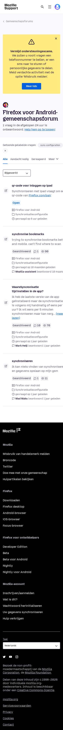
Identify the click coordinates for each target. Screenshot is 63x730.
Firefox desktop (13, 506)
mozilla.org (10, 699)
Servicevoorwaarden (17, 705)
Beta (6, 553)
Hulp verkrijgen (13, 618)
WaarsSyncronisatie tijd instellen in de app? (27, 289)
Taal (5, 639)
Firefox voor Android (27, 210)
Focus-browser (13, 525)
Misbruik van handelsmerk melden (26, 454)
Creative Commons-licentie (35, 690)
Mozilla (11, 431)
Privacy (8, 712)
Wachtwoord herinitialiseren (22, 605)
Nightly (8, 565)
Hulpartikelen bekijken (18, 479)
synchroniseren (22, 361)
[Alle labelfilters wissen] (5, 150)
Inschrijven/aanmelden (18, 593)
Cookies (8, 718)
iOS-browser (11, 519)
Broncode (9, 460)
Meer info (31, 86)
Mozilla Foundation (38, 672)
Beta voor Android (15, 559)
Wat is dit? (10, 599)
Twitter (8, 466)
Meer (52, 159)
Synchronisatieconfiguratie (31, 214)
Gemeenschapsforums (19, 21)
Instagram (16, 656)
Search (42, 7)
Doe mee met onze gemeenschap (25, 473)
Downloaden (11, 500)
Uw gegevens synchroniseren (23, 612)
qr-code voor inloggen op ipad (32, 185)
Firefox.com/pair (40, 195)
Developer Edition (15, 546)
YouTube (10, 656)
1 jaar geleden (52, 345)
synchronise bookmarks (28, 234)
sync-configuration (50, 145)
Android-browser (14, 513)
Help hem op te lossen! (39, 129)
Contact (8, 724)
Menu (49, 7)
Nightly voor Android (17, 572)
